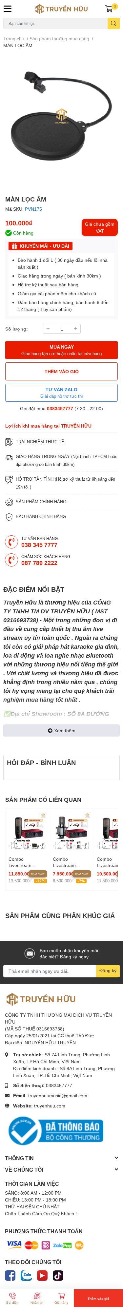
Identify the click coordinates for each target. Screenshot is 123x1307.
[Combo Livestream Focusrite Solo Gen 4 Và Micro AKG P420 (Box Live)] (28, 831)
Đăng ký (107, 970)
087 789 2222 (39, 562)
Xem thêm (64, 730)
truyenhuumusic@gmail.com (57, 1095)
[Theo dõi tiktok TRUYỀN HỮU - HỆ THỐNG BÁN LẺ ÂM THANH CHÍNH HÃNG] (58, 1274)
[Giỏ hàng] (109, 9)
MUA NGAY (61, 350)
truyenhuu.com (49, 1105)
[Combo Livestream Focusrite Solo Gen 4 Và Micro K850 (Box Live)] (72, 831)
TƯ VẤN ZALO (61, 393)
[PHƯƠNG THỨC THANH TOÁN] (45, 1245)
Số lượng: (16, 329)
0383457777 (60, 408)
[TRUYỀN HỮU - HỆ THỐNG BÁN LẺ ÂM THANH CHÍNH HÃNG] (61, 8)
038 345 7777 (39, 544)
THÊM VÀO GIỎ (62, 371)
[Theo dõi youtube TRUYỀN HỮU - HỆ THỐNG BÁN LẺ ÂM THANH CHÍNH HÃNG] (42, 1274)
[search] (114, 23)
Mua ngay (38, 873)
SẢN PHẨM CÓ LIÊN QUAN (43, 799)
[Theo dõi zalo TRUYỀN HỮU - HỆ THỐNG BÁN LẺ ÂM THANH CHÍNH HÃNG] (26, 1274)
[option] (61, 116)
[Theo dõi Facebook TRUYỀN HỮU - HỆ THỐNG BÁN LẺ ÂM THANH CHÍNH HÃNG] (10, 1274)
